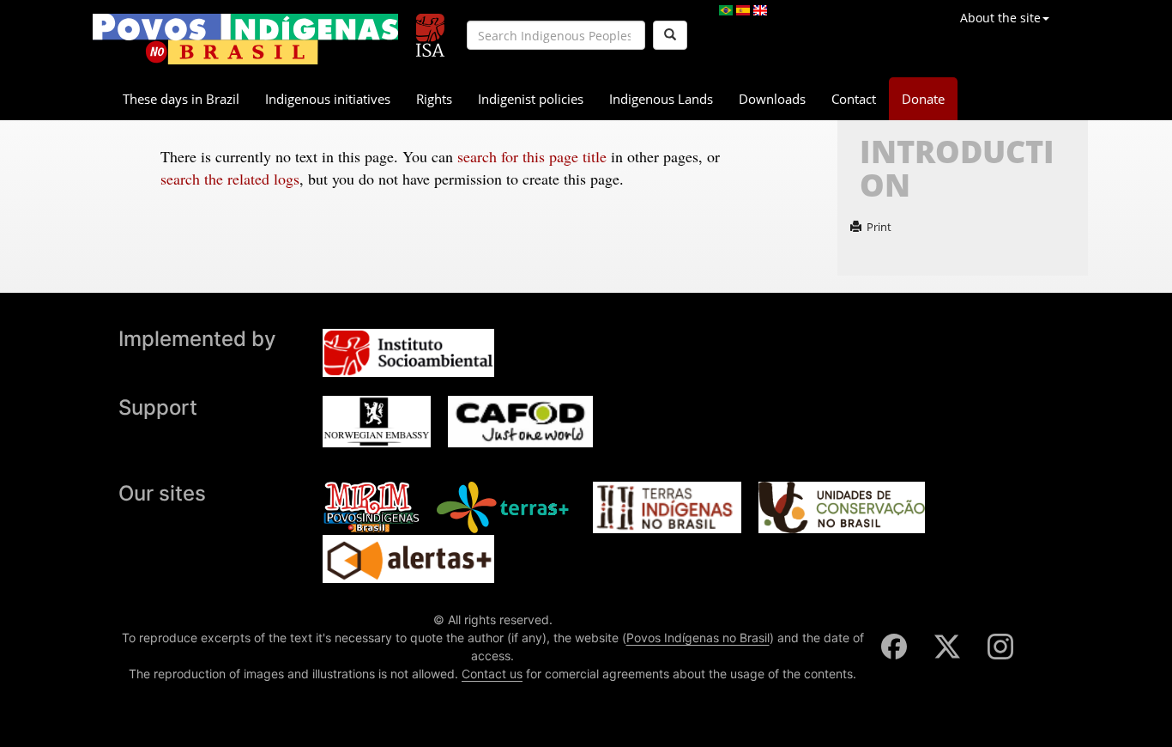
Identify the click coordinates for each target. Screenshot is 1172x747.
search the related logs (229, 178)
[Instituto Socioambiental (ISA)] (430, 28)
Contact (853, 98)
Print (879, 226)
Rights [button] (434, 98)
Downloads (772, 98)
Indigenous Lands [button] (661, 98)
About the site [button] (1000, 17)
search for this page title (532, 156)
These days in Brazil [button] (181, 98)
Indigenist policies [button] (530, 98)
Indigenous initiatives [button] (327, 98)
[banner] (245, 39)
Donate (923, 98)
